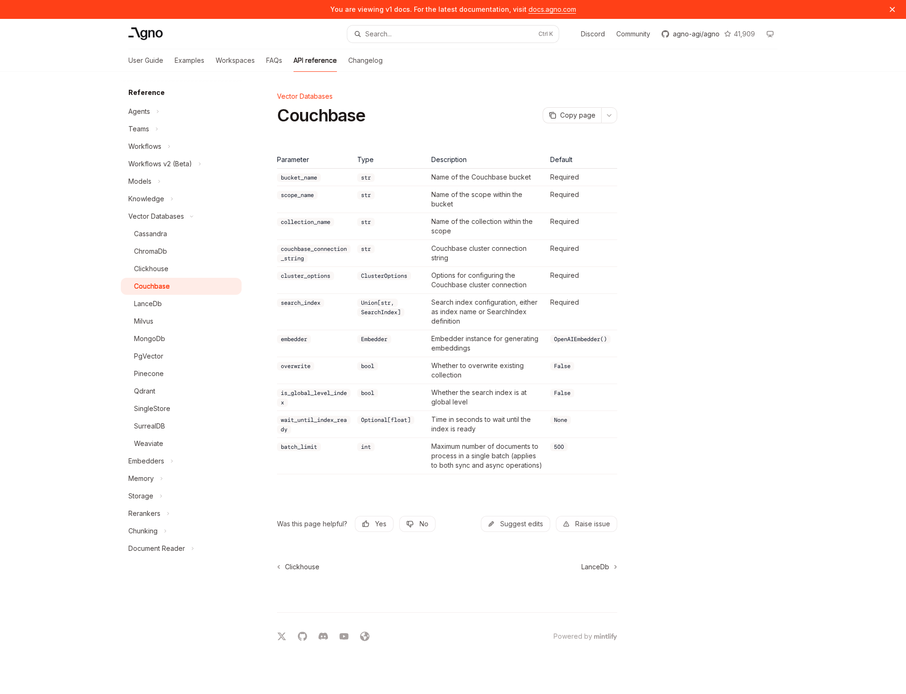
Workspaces (235, 60)
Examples (189, 60)
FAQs (274, 60)
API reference (315, 60)
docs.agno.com (552, 9)
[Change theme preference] (770, 34)
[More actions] (609, 115)
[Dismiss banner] (892, 9)
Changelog (365, 60)
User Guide (145, 60)
